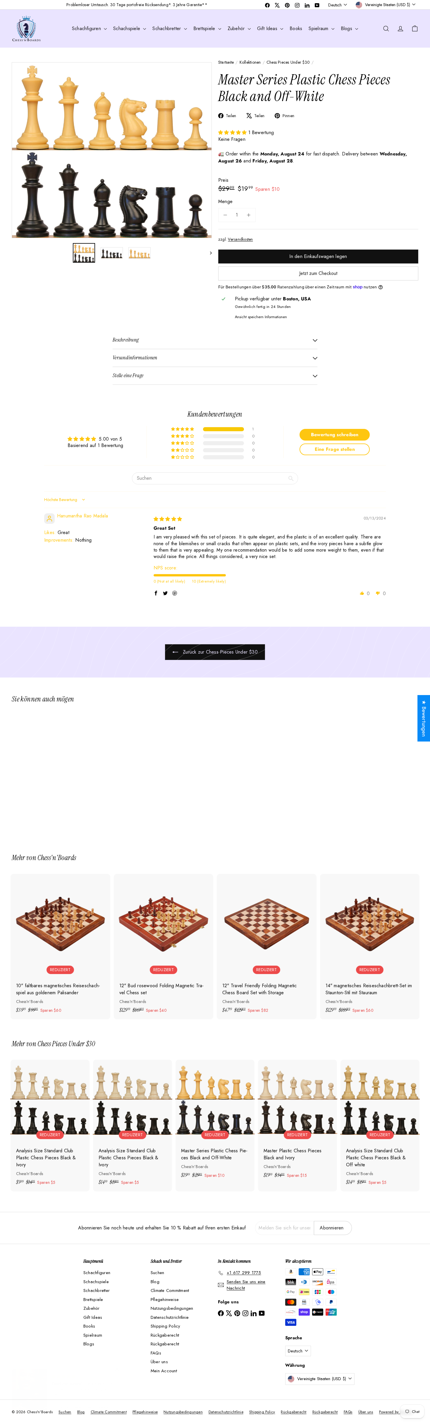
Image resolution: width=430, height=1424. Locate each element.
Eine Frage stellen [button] (335, 449)
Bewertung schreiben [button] (335, 434)
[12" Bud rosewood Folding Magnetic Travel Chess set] (163, 946)
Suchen (157, 1272)
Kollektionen (250, 62)
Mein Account (164, 1371)
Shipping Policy (165, 1326)
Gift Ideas (268, 28)
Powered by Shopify (395, 1412)
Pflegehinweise (165, 1299)
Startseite (226, 62)
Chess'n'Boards (56, 857)
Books (296, 28)
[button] (233, 132)
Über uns (159, 1362)
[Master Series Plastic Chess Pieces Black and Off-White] (43, 774)
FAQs (156, 1353)
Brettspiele (205, 28)
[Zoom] (111, 150)
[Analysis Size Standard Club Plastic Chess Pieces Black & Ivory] (50, 1125)
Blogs (347, 28)
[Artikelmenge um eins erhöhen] (249, 215)
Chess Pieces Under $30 (288, 62)
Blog (155, 1282)
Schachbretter (167, 28)
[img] (168, 519)
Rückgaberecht (165, 1335)
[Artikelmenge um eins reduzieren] (225, 215)
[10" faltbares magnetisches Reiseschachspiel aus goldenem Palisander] (60, 946)
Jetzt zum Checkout (318, 273)
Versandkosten (240, 239)
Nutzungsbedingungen (172, 1308)
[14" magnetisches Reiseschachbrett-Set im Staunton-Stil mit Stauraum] (370, 946)
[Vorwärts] (208, 252)
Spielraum (319, 28)
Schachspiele (127, 28)
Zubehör (237, 28)
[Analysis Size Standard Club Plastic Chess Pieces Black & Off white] (380, 1125)
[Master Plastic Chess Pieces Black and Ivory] (297, 1122)
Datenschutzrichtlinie (170, 1317)
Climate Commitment (170, 1290)
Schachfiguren (87, 28)
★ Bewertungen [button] (424, 718)
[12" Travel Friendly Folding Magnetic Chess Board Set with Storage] (266, 946)
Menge (225, 201)
